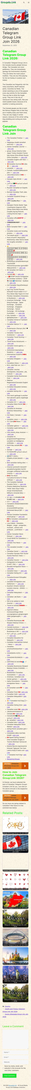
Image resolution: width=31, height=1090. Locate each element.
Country (7, 1006)
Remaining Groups (13, 759)
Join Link (19, 144)
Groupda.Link (13, 1085)
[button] (24, 2)
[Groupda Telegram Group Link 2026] (8, 2)
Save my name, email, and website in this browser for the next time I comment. (15, 1068)
